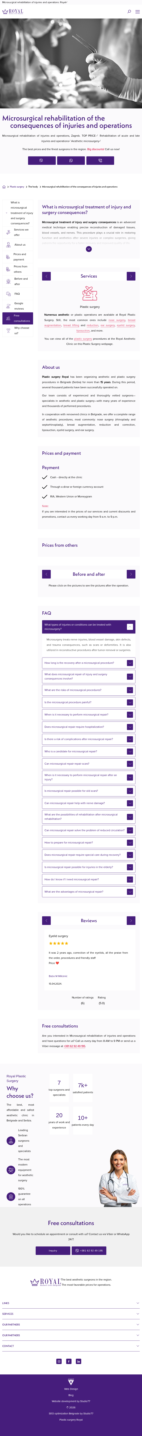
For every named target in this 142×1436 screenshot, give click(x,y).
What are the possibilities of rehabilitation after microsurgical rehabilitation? (81, 817)
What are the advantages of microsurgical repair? (74, 891)
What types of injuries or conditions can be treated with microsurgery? (78, 627)
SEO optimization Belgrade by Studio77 (71, 1413)
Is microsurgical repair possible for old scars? (71, 791)
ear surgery (108, 325)
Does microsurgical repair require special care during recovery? (83, 855)
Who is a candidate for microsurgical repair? (71, 751)
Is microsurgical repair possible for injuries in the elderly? (79, 867)
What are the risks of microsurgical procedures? (73, 690)
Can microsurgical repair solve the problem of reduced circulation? (85, 830)
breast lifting (71, 325)
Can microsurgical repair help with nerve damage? (75, 803)
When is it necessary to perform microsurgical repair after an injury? (81, 777)
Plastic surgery (17, 186)
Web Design (71, 1389)
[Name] (137, 11)
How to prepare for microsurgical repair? (69, 842)
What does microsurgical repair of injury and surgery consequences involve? (76, 676)
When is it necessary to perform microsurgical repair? (76, 714)
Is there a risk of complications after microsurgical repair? (79, 739)
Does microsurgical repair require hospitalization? (74, 727)
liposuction (83, 330)
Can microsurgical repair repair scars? (67, 763)
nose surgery (117, 320)
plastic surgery (83, 339)
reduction (92, 325)
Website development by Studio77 (71, 1401)
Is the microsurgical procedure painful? (68, 702)
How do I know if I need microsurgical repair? (72, 879)
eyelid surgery (126, 325)
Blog (71, 1395)
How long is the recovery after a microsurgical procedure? (79, 663)
